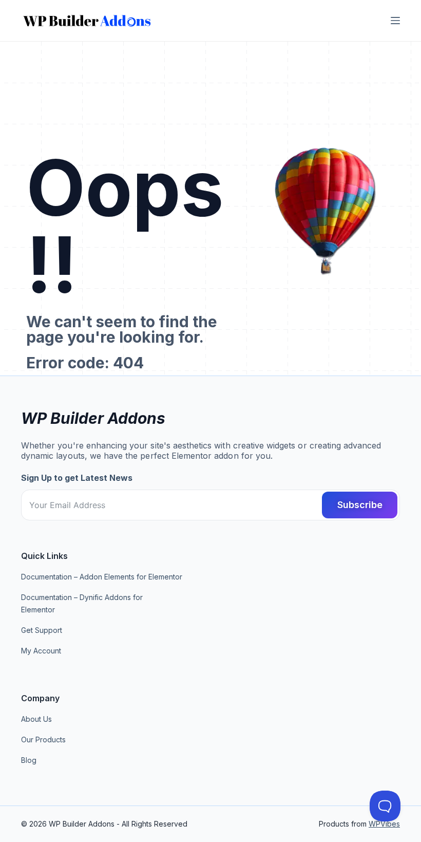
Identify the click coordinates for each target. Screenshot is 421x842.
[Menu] (395, 20)
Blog (28, 760)
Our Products (43, 739)
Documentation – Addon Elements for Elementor (101, 576)
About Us (36, 719)
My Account (41, 650)
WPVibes (384, 823)
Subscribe (359, 504)
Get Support (41, 630)
